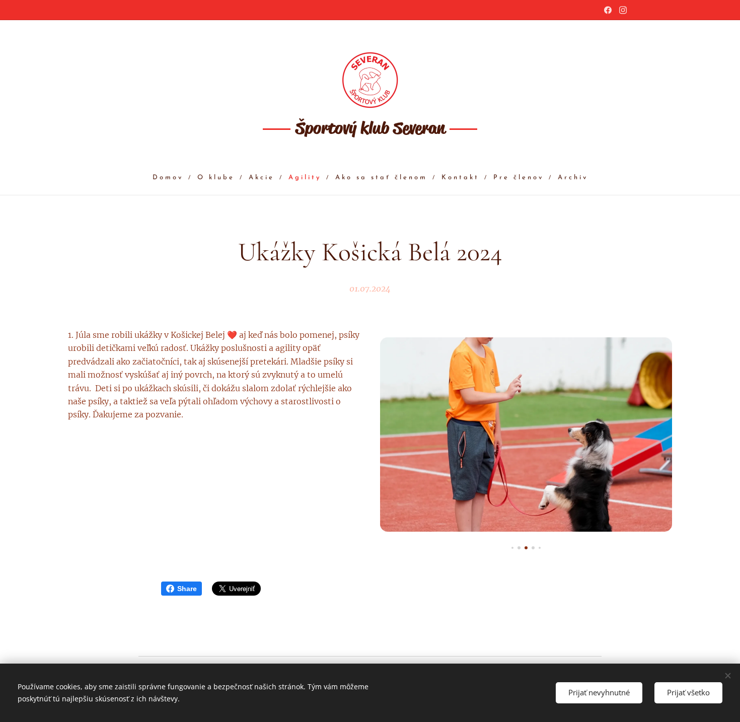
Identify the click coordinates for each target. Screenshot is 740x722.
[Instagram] (623, 10)
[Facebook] (608, 10)
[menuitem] (172, 178)
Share (187, 589)
